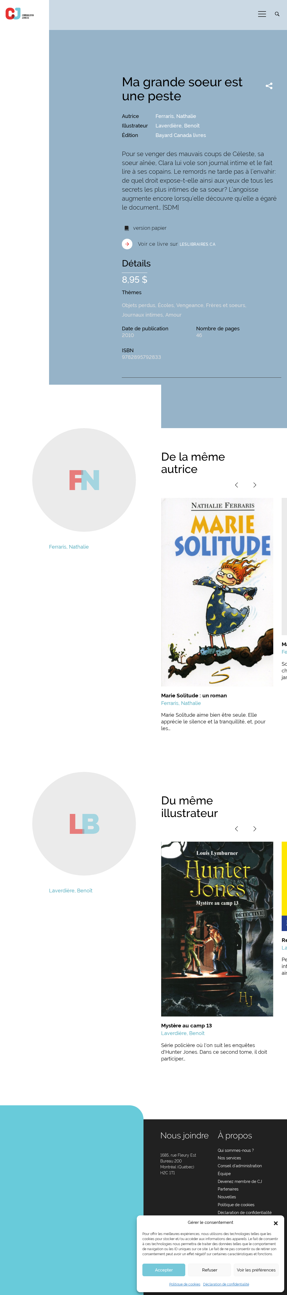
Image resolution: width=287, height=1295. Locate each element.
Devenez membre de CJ (240, 1181)
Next (254, 485)
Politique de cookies (184, 1284)
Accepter (164, 1270)
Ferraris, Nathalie (176, 116)
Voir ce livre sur (177, 244)
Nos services (229, 1158)
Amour (173, 315)
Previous (236, 485)
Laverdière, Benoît (178, 126)
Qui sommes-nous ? (236, 1150)
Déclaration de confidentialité (226, 1284)
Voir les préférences (256, 1270)
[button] (276, 1223)
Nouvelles (227, 1197)
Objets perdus (138, 305)
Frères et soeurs (225, 305)
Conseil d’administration (240, 1166)
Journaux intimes (142, 315)
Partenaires (228, 1189)
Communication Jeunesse (20, 14)
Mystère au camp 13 (186, 1025)
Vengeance (189, 305)
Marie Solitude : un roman (194, 695)
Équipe (224, 1173)
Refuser (209, 1270)
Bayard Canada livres (181, 135)
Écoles (166, 305)
